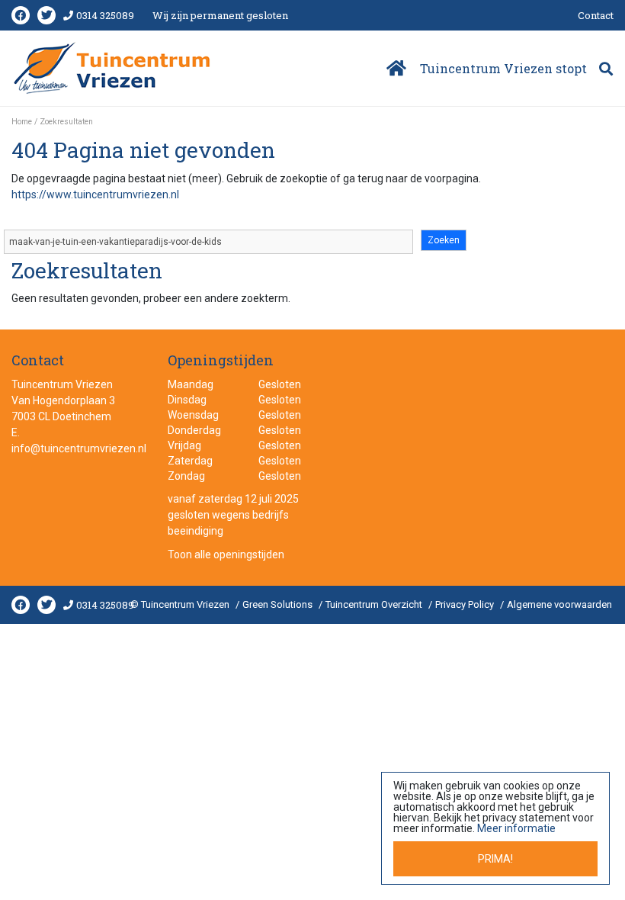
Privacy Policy (464, 604)
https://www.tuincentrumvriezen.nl (95, 194)
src (606, 68)
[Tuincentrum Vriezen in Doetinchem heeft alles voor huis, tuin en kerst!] (113, 68)
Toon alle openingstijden (226, 554)
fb (20, 15)
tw (46, 15)
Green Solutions (277, 604)
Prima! (495, 859)
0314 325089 (105, 15)
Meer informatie (516, 828)
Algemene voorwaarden (559, 604)
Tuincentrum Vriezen (62, 384)
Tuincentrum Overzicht (373, 604)
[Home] (394, 69)
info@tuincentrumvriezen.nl (78, 448)
